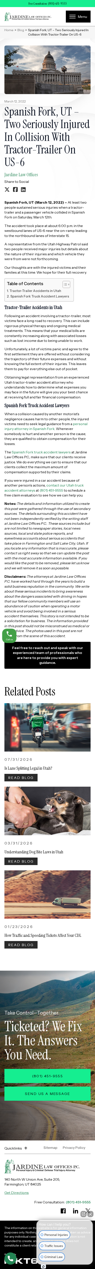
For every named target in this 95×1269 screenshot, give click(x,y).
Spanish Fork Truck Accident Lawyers (39, 296)
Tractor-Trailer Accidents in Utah (35, 291)
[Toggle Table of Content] (64, 284)
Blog (20, 30)
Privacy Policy (74, 1148)
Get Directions (16, 1192)
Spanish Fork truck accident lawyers (41, 452)
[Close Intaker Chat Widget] (90, 1214)
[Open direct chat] (83, 1214)
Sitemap (50, 1148)
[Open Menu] (78, 17)
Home (8, 30)
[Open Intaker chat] (43, 1267)
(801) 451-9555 (57, 3)
